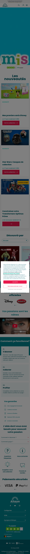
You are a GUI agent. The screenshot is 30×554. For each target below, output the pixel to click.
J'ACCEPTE (15, 282)
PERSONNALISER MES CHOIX (15, 286)
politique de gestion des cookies (11, 273)
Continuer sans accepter (15, 289)
